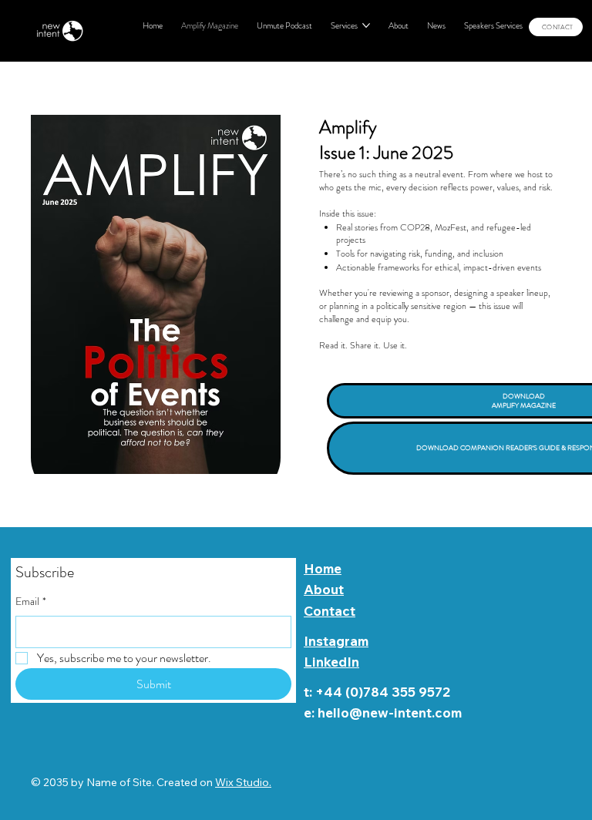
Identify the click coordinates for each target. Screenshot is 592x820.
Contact (329, 611)
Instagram (336, 641)
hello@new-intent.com (390, 712)
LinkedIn (331, 662)
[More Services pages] (366, 25)
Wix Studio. (243, 782)
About (324, 589)
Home (322, 568)
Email (30, 601)
